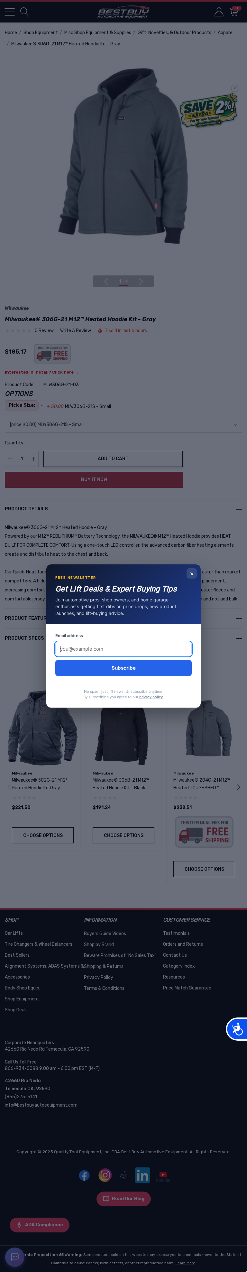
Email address (69, 635)
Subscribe (124, 668)
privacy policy (151, 697)
